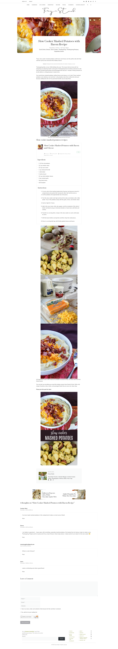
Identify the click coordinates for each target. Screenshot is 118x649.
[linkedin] (86, 1)
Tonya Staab (65, 48)
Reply (23, 518)
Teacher (58, 4)
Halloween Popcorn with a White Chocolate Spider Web (49, 495)
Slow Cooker (54, 49)
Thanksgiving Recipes (72, 49)
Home (28, 4)
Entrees (48, 49)
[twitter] (90, 1)
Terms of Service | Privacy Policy (83, 638)
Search (24, 636)
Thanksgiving (62, 49)
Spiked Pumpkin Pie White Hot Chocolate (69, 495)
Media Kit (82, 636)
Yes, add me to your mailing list (29, 612)
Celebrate (71, 4)
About (30, 1)
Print (78, 152)
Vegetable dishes (59, 51)
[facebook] (88, 1)
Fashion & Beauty (80, 4)
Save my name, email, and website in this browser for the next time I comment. (41, 609)
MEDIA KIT (24, 1)
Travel (64, 4)
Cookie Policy (83, 634)
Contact (81, 632)
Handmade (34, 4)
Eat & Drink (42, 4)
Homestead (50, 4)
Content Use (82, 640)
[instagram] (93, 1)
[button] (87, 5)
